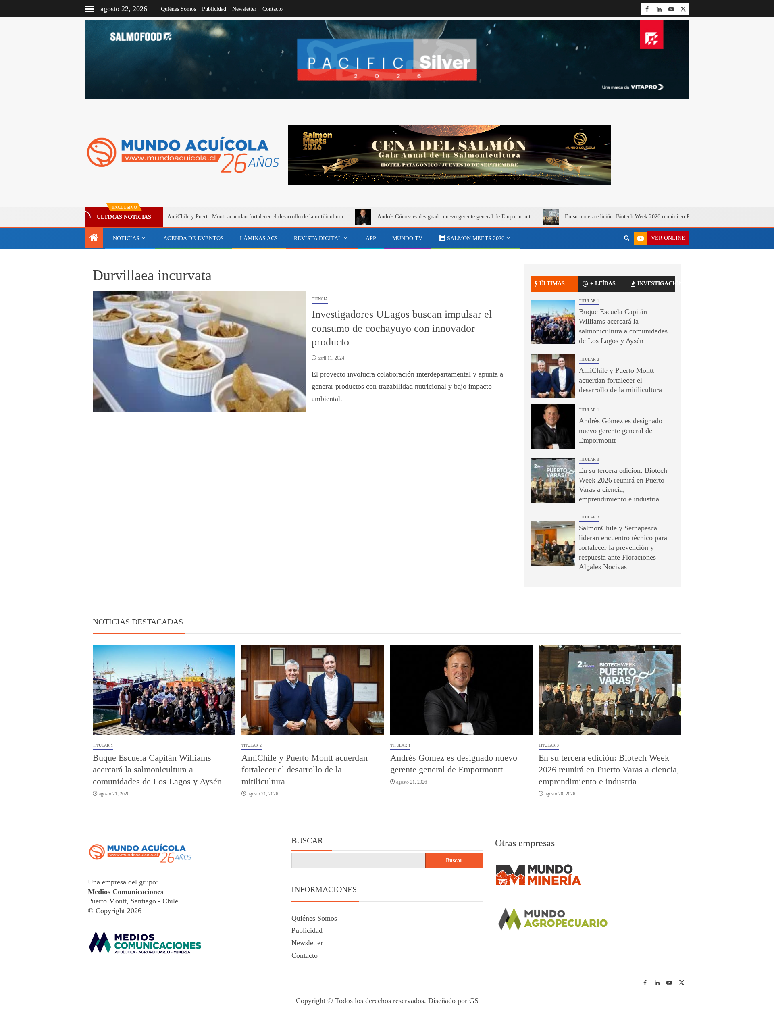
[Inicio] (93, 238)
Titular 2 (589, 359)
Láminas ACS (259, 238)
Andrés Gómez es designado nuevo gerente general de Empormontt (406, 217)
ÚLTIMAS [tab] (552, 284)
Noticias (126, 238)
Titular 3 (589, 459)
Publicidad (214, 9)
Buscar (307, 840)
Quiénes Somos (178, 9)
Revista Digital (318, 238)
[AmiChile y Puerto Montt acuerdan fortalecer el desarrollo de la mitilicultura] (553, 376)
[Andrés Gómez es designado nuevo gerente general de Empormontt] (553, 426)
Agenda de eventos (193, 238)
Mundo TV (407, 238)
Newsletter (244, 9)
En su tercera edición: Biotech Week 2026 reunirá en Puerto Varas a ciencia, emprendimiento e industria (635, 217)
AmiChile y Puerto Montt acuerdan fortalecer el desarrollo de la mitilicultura (207, 217)
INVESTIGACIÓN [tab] (656, 284)
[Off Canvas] (89, 9)
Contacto (272, 9)
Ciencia (320, 299)
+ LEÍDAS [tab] (603, 284)
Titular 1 (589, 300)
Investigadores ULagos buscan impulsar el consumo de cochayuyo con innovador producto (402, 328)
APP (371, 238)
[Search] (627, 238)
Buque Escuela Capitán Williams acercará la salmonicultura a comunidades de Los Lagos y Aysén (157, 769)
